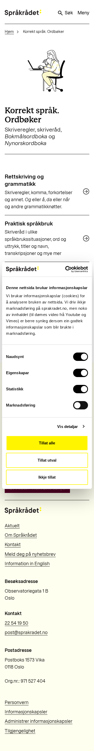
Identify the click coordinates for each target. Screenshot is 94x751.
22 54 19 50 (16, 623)
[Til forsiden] (23, 13)
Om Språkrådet (21, 535)
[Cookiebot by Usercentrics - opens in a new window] (66, 269)
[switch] (80, 373)
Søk (69, 13)
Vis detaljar (67, 426)
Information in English (27, 564)
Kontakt (13, 544)
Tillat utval (47, 460)
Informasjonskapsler (26, 712)
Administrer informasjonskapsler (38, 721)
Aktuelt (12, 526)
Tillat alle (47, 443)
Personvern (16, 702)
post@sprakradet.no (26, 632)
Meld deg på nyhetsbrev (30, 554)
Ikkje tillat (47, 477)
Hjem (9, 31)
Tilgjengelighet (20, 731)
